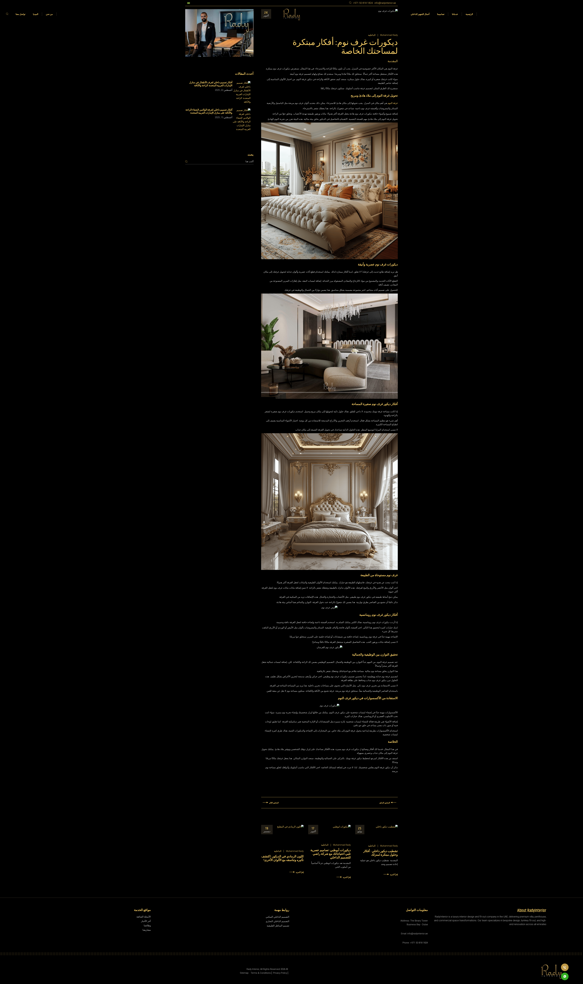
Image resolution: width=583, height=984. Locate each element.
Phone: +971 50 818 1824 (415, 942)
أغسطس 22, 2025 (223, 90)
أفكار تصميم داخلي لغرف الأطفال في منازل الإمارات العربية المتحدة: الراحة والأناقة (210, 84)
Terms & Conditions (261, 973)
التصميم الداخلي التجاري (277, 921)
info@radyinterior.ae (385, 3)
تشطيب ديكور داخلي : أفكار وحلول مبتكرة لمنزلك (380, 853)
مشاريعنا (147, 930)
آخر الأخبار (146, 921)
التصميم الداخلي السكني (277, 917)
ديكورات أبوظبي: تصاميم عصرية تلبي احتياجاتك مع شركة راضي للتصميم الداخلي (330, 854)
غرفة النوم (392, 103)
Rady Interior (253, 969)
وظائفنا (147, 925)
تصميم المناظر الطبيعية (278, 925)
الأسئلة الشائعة (143, 916)
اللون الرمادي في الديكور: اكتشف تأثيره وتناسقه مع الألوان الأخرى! (282, 858)
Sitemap (244, 973)
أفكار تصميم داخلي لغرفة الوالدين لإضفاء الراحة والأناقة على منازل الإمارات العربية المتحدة (209, 111)
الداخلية (371, 35)
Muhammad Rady (389, 35)
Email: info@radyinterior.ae (414, 933)
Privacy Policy (280, 973)
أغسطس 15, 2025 (223, 117)
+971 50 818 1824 (363, 3)
